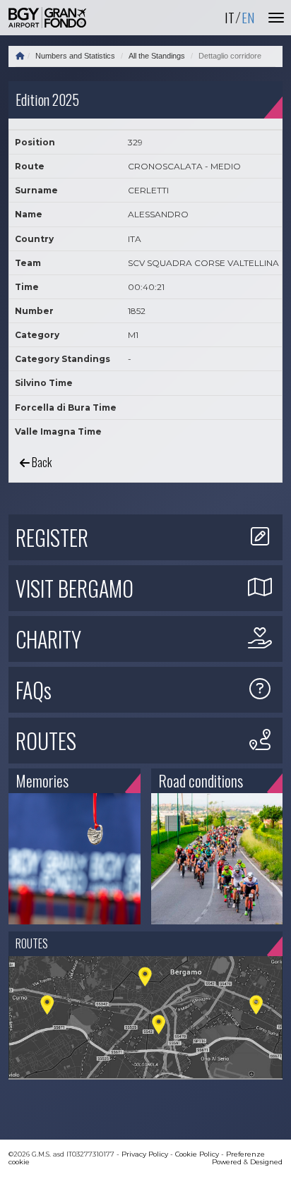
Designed (266, 1162)
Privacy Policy (144, 1154)
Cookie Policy (197, 1154)
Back (41, 462)
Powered (227, 1162)
